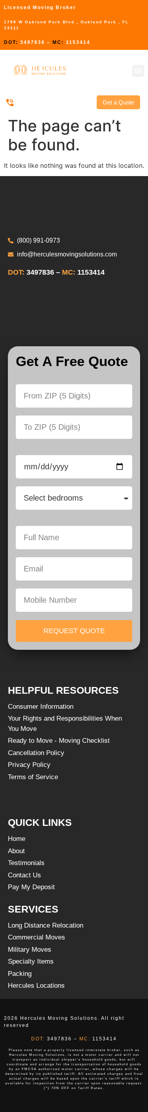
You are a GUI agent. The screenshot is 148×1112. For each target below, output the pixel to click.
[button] (138, 71)
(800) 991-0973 (36, 102)
